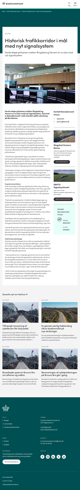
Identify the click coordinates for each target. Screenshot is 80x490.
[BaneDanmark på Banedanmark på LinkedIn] (53, 458)
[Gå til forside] (40, 410)
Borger (6, 420)
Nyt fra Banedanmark (13, 11)
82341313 (60, 119)
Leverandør (8, 424)
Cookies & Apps (7, 481)
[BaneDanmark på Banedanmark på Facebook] (42, 458)
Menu (75, 5)
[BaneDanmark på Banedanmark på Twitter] (58, 458)
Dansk (6, 441)
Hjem (3, 11)
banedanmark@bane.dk (54, 441)
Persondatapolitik (7, 477)
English (6, 444)
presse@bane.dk (63, 122)
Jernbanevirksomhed (11, 427)
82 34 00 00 (47, 443)
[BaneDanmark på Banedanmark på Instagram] (48, 458)
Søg (69, 5)
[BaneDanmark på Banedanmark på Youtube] (64, 458)
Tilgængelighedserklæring (10, 484)
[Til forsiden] (12, 3)
